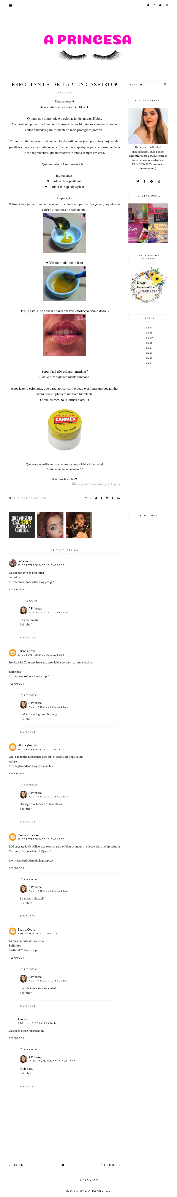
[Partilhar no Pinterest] (107, 498)
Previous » (110, 1165)
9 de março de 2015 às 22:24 (48, 612)
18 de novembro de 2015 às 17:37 (51, 1061)
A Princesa (35, 608)
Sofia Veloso (25, 561)
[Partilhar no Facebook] (102, 498)
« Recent (17, 1165)
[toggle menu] (10, 5)
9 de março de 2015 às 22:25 (48, 707)
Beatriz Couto (26, 929)
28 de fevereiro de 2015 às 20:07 (41, 839)
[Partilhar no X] (96, 498)
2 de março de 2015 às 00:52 (37, 933)
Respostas (31, 601)
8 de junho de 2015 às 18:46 (37, 1023)
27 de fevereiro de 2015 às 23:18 (41, 655)
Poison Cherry (27, 651)
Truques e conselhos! (29, 498)
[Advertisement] (148, 438)
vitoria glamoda (28, 745)
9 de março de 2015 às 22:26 (48, 891)
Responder (16, 589)
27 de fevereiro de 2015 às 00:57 (41, 565)
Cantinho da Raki (28, 835)
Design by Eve (101, 1190)
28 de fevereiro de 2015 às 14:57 (41, 749)
